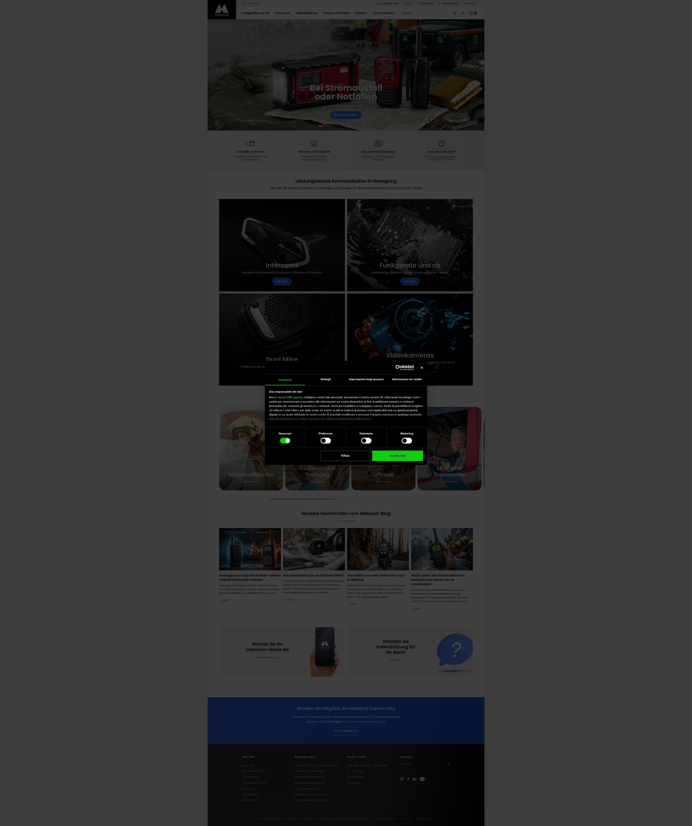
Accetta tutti (397, 455)
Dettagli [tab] (326, 379)
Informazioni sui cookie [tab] (407, 379)
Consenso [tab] (285, 379)
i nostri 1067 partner (290, 397)
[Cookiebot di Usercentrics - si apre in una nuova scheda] (398, 367)
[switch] (326, 441)
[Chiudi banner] (422, 367)
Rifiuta (345, 455)
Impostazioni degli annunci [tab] (366, 379)
